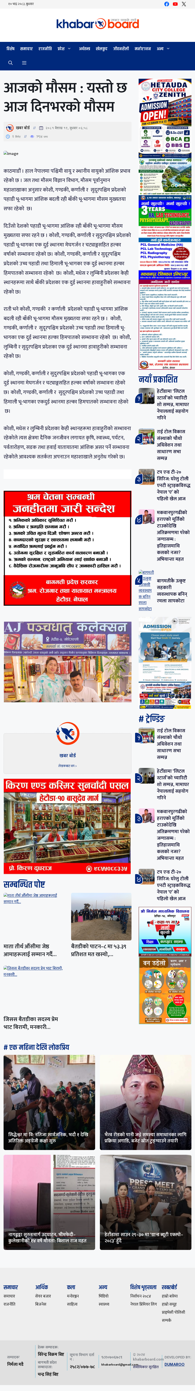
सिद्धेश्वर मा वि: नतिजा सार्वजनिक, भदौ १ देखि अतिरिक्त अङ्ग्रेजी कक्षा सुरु (48, 1138)
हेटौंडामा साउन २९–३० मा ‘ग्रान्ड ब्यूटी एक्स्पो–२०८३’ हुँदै (144, 1238)
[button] (10, 63)
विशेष (10, 49)
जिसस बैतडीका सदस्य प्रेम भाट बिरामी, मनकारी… (31, 1023)
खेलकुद (101, 49)
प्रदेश (61, 49)
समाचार (26, 49)
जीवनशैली (121, 49)
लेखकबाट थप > (67, 766)
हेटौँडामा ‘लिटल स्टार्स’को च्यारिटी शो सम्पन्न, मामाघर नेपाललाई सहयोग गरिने (173, 404)
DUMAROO (175, 1364)
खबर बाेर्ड (23, 128)
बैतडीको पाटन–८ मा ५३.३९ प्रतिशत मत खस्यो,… (98, 950)
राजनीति (45, 49)
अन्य (160, 49)
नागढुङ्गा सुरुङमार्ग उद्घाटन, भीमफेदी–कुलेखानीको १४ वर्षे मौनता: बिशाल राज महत (47, 1238)
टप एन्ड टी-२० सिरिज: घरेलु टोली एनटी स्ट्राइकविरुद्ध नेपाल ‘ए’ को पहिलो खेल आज (173, 485)
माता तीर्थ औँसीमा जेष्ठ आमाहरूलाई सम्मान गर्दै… (30, 950)
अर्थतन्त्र (84, 49)
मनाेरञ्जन (143, 49)
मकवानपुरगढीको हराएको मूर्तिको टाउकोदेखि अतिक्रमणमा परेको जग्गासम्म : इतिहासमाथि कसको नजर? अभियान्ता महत (173, 536)
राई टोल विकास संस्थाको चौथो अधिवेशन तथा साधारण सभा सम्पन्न (171, 445)
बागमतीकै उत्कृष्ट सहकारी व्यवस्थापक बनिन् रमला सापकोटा (172, 591)
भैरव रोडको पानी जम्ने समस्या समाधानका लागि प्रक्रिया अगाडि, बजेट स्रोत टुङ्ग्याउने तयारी (145, 1138)
